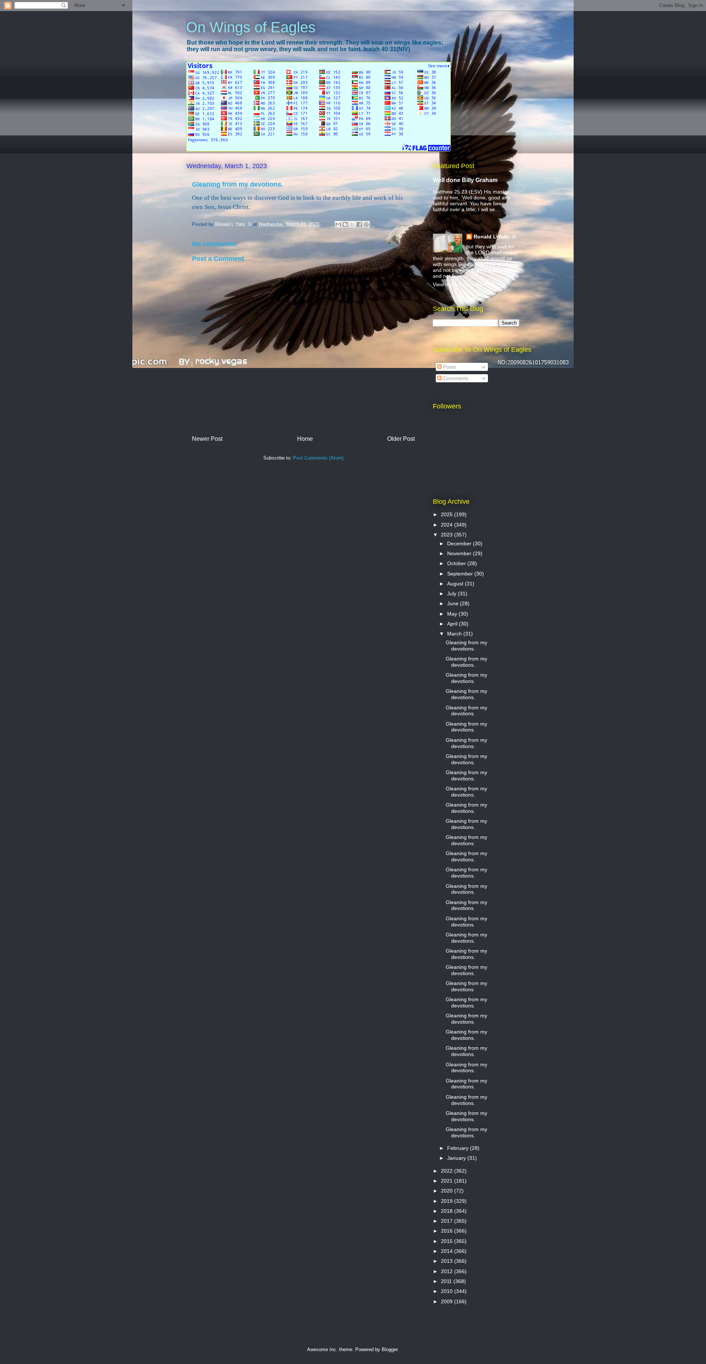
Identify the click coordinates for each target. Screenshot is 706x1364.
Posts (449, 367)
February (458, 1148)
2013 (447, 1261)
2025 (447, 514)
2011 (447, 1281)
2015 (447, 1241)
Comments (455, 378)
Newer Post (207, 439)
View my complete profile (462, 284)
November (460, 553)
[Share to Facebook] (359, 224)
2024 (447, 525)
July (452, 593)
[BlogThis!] (345, 224)
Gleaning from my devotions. (466, 646)
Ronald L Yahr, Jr (495, 237)
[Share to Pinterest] (366, 224)
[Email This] (338, 224)
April (453, 624)
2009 (447, 1301)
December (460, 543)
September (460, 574)
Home (305, 439)
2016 (447, 1231)
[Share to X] (352, 224)
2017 (447, 1221)
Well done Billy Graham (465, 180)
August (456, 584)
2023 (447, 535)
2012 (447, 1271)
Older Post (401, 439)
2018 (447, 1211)
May (453, 614)
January (457, 1158)
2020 (447, 1191)
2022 (447, 1171)
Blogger (389, 1349)
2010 (447, 1291)
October (457, 563)
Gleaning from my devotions (466, 986)
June (453, 603)
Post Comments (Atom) (318, 458)
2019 (447, 1201)
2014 (447, 1251)
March (455, 634)
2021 (447, 1181)
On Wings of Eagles (250, 27)
